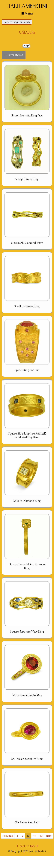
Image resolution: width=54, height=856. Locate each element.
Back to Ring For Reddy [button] (17, 22)
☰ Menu (27, 13)
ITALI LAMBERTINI (27, 6)
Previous (8, 835)
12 (41, 835)
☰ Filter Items (13, 55)
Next (48, 835)
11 (34, 835)
